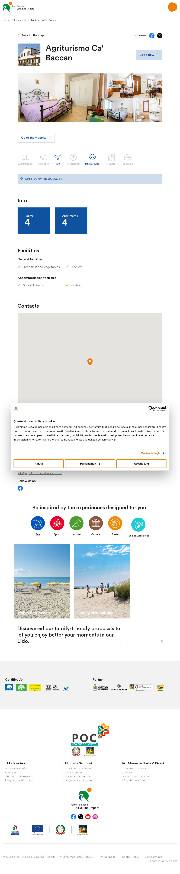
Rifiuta (39, 463)
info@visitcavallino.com (19, 780)
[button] (90, 362)
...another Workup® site (163, 860)
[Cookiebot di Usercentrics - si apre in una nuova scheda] (151, 408)
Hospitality (20, 20)
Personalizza (88, 463)
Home (6, 20)
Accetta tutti (141, 463)
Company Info (153, 856)
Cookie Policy (130, 856)
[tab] (38, 526)
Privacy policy (108, 856)
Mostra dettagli (150, 453)
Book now (147, 54)
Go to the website (33, 137)
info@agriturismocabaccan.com (40, 473)
